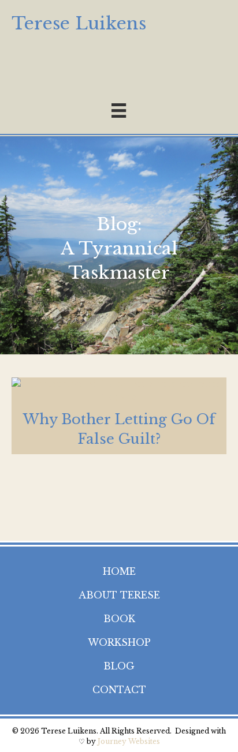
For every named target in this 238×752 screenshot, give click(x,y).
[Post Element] (119, 416)
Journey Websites (129, 741)
